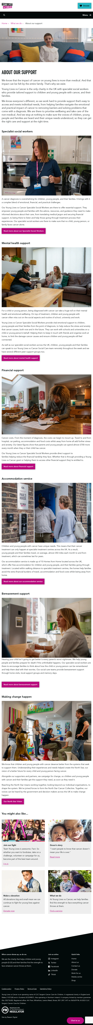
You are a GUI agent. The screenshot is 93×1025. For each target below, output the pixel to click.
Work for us (76, 973)
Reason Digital (12, 1017)
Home (73, 959)
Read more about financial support (18, 466)
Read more (55, 857)
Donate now (9, 911)
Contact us (75, 966)
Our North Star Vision (13, 801)
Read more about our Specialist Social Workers (24, 231)
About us (75, 962)
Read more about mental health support (21, 358)
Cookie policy (6, 989)
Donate (86, 6)
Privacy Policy (19, 989)
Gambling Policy (45, 989)
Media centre (76, 977)
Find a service (56, 911)
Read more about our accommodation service (23, 581)
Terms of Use (32, 989)
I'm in (5, 863)
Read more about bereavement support (20, 684)
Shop (73, 980)
